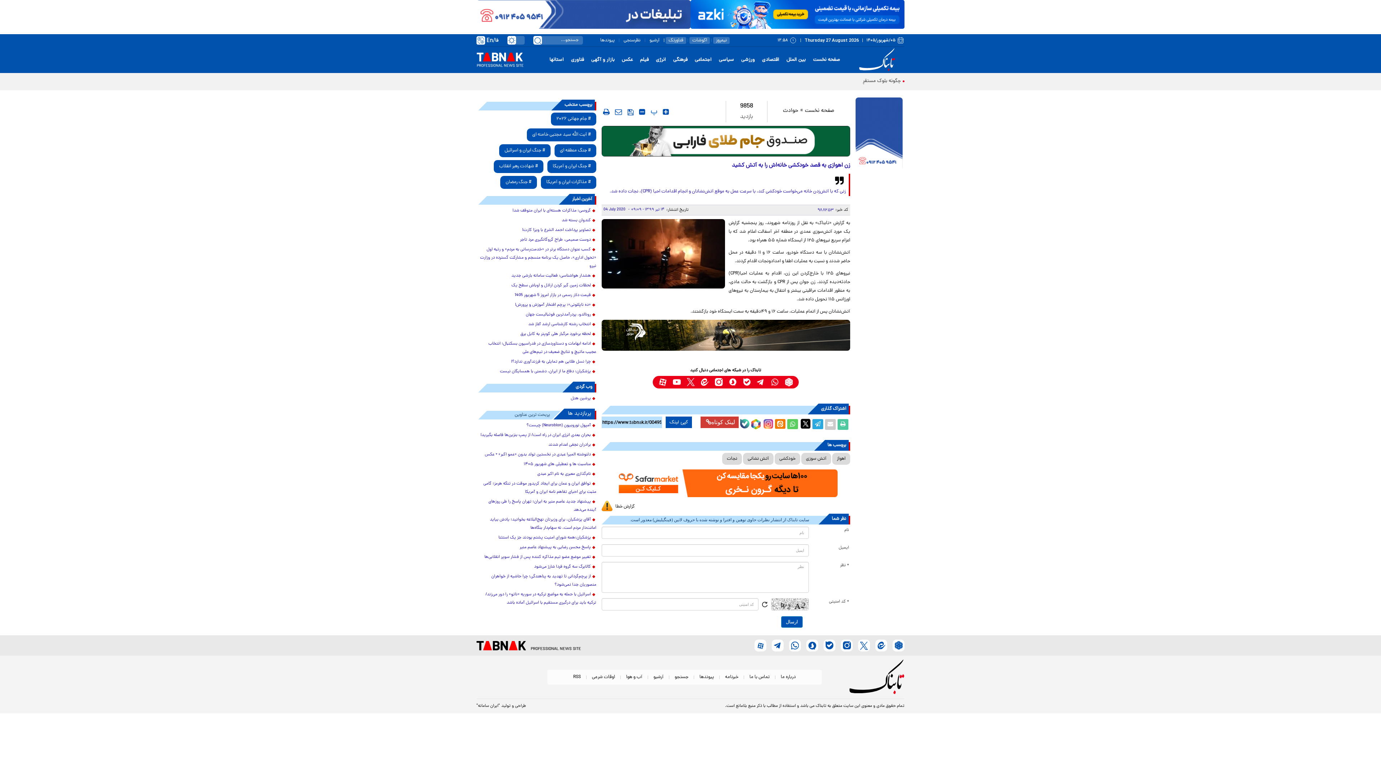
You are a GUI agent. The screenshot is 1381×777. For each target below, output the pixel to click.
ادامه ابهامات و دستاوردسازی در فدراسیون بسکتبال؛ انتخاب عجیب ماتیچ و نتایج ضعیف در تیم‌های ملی (542, 348)
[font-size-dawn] (642, 112)
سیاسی (726, 60)
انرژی (661, 60)
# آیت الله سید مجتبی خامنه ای (561, 134)
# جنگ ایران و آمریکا (572, 166)
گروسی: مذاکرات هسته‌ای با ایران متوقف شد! (551, 211)
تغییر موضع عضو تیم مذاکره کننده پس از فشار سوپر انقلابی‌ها (537, 557)
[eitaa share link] (780, 424)
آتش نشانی (758, 458)
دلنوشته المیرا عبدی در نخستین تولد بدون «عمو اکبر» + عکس (538, 454)
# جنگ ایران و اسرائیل (525, 150)
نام (846, 530)
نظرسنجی (632, 40)
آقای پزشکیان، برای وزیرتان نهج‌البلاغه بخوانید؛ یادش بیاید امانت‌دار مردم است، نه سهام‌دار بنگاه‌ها (543, 524)
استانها (557, 60)
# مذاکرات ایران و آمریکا (568, 182)
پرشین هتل (581, 398)
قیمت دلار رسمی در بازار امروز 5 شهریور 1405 (553, 295)
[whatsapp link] (774, 382)
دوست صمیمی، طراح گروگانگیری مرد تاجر (555, 240)
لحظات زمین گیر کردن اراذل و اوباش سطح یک (551, 285)
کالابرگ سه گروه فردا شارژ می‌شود (562, 567)
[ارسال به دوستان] (830, 424)
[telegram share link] (817, 424)
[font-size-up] (666, 112)
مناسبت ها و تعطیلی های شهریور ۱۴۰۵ (557, 464)
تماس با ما (759, 677)
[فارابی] (726, 141)
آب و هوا (634, 677)
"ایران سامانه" (488, 706)
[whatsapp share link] (792, 424)
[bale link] (746, 382)
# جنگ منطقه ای (575, 150)
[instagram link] (718, 382)
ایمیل (844, 548)
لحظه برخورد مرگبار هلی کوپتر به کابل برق (555, 334)
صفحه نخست (826, 60)
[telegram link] (760, 382)
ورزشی (748, 60)
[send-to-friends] (618, 112)
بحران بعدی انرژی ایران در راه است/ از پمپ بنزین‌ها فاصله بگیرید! (535, 435)
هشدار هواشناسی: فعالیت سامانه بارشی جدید (551, 276)
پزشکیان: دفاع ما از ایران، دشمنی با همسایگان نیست (545, 371)
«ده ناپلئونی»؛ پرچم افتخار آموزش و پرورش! (553, 305)
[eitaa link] (704, 382)
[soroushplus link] (732, 382)
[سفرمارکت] (726, 483)
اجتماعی (703, 60)
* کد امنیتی (839, 602)
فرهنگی (680, 60)
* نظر (844, 565)
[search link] (537, 40)
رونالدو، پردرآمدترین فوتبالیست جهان (558, 315)
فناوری (577, 60)
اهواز (841, 458)
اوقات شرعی (603, 677)
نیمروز (721, 40)
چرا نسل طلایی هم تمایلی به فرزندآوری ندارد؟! (551, 362)
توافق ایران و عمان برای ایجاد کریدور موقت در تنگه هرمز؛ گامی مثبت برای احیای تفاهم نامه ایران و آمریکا (539, 488)
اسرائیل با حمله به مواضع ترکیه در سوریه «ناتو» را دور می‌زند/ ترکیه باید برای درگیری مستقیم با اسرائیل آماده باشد (541, 598)
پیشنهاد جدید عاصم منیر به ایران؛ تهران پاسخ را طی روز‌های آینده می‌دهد (542, 506)
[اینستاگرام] (767, 423)
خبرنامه (731, 677)
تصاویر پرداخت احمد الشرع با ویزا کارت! (556, 230)
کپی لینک (679, 422)
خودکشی (787, 458)
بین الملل (796, 60)
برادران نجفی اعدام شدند (569, 445)
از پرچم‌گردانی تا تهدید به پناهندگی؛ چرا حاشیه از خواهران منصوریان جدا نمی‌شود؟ (543, 580)
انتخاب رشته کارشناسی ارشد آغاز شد (559, 324)
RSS (577, 677)
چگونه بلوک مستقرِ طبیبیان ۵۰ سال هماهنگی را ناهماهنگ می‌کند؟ (833, 81)
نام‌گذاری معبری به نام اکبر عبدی (564, 474)
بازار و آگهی (603, 60)
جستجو (681, 677)
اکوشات (699, 40)
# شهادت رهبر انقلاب (518, 166)
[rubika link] (788, 382)
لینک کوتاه (723, 422)
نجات (732, 458)
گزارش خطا (625, 506)
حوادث (790, 111)
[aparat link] (662, 382)
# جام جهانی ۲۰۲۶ (573, 118)
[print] (606, 112)
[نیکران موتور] (726, 335)
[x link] (690, 382)
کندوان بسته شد (576, 220)
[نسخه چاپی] (843, 424)
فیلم (644, 60)
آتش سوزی (816, 458)
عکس (627, 60)
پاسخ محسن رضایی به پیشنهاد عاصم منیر (555, 547)
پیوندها (607, 40)
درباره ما (788, 677)
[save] (630, 112)
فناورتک (676, 40)
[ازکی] (797, 14)
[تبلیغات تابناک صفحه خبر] (879, 133)
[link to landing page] (878, 60)
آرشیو (655, 40)
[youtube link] (676, 382)
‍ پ (653, 112)
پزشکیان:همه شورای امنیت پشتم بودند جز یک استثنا (544, 538)
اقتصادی (770, 60)
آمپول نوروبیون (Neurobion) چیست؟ (559, 425)
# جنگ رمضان (519, 182)
